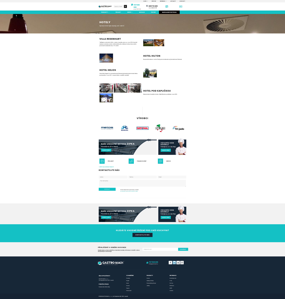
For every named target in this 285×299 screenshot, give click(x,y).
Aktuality (173, 1)
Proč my (154, 1)
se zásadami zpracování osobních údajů (129, 191)
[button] (142, 235)
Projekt (118, 12)
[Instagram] (182, 262)
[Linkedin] (174, 262)
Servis (129, 12)
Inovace (142, 12)
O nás (144, 1)
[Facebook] (170, 262)
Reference (162, 1)
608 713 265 (153, 6)
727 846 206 (153, 262)
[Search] (125, 6)
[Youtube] (178, 262)
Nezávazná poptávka (169, 12)
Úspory (153, 12)
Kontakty (182, 1)
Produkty (104, 12)
